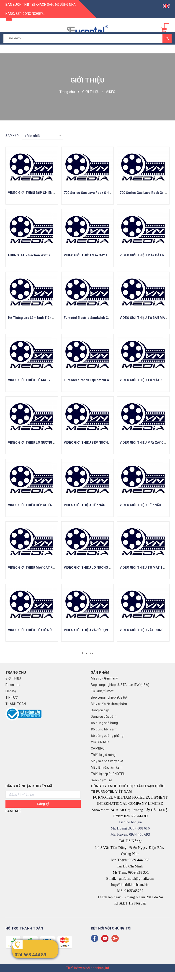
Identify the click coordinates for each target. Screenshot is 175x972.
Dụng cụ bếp (100, 710)
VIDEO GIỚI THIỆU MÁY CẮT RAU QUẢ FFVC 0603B (46, 567)
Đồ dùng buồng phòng (107, 735)
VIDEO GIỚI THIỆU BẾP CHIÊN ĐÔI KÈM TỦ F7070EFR (47, 505)
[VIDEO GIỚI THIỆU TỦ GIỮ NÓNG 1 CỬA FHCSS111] (32, 604)
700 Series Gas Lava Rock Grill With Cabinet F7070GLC (105, 193)
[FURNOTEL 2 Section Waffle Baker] (32, 229)
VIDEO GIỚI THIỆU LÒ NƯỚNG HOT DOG (94, 567)
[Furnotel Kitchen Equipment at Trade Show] (87, 354)
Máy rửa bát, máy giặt (107, 761)
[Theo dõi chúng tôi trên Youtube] (105, 938)
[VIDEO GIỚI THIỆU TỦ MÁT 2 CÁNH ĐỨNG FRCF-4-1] (143, 354)
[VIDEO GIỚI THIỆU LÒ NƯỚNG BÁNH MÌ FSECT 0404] (32, 417)
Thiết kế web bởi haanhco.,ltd (87, 968)
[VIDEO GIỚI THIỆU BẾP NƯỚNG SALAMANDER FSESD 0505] (87, 417)
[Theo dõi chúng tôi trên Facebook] (95, 938)
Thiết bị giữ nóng (103, 755)
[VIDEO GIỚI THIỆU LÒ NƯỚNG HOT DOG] (87, 542)
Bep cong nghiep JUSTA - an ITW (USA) (120, 685)
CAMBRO (98, 748)
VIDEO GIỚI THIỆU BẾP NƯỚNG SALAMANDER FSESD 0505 (108, 442)
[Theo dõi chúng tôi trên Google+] (116, 938)
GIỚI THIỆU (13, 678)
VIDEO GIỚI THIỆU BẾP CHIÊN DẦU (34, 193)
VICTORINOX (100, 742)
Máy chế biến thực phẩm (109, 704)
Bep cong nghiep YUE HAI (109, 697)
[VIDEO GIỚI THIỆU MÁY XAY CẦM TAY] (143, 417)
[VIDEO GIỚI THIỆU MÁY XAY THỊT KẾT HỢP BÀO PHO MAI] (87, 229)
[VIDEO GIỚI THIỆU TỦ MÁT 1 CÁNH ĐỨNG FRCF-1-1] (143, 542)
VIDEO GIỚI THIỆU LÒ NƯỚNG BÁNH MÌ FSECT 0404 (47, 442)
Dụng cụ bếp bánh (104, 716)
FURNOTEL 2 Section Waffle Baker (34, 255)
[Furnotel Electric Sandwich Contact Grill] (87, 292)
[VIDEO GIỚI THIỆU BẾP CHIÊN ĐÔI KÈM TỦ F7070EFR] (32, 479)
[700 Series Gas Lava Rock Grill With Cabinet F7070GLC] (87, 167)
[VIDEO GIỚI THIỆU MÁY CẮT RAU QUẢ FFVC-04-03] (143, 229)
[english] (166, 4)
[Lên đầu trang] (167, 958)
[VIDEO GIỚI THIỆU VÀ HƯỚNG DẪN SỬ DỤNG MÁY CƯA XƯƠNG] (143, 604)
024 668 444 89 (30, 954)
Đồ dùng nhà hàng (104, 723)
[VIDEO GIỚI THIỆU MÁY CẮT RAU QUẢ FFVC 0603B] (32, 542)
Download (12, 685)
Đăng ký (43, 804)
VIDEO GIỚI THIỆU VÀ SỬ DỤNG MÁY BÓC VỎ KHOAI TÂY (105, 630)
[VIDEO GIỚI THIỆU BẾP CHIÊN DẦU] (32, 167)
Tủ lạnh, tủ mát (102, 691)
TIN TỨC (11, 697)
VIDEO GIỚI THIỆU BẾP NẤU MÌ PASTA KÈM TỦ (99, 505)
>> (92, 653)
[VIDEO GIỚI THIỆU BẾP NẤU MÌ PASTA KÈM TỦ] (87, 479)
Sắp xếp (12, 135)
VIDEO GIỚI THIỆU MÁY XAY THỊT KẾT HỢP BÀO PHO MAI (107, 255)
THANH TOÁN (15, 704)
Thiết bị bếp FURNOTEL (108, 774)
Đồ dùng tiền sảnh (104, 729)
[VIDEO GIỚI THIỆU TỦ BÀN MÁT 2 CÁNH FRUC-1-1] (143, 292)
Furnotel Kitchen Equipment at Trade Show (96, 380)
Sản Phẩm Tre (101, 780)
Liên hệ (10, 691)
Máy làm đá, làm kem (107, 767)
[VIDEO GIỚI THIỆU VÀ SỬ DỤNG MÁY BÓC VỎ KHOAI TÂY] (87, 604)
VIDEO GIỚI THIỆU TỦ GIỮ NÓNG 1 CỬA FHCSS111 (45, 630)
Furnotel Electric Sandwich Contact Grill (94, 318)
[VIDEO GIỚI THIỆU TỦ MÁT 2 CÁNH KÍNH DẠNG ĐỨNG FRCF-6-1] (32, 354)
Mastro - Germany (104, 678)
